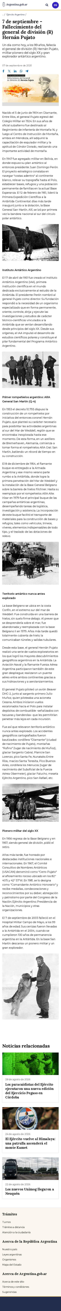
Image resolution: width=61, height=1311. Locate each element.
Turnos (6, 1222)
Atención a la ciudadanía (16, 1232)
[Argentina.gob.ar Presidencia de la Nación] (14, 4)
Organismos (9, 1259)
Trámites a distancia (13, 1227)
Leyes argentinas (12, 1254)
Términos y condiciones (15, 1286)
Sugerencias (9, 1292)
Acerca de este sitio (13, 1281)
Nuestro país (9, 1249)
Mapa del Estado (11, 1264)
